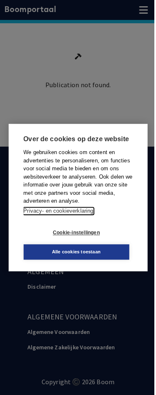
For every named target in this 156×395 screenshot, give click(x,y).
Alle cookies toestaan (76, 251)
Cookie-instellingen (76, 233)
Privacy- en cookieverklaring (58, 211)
